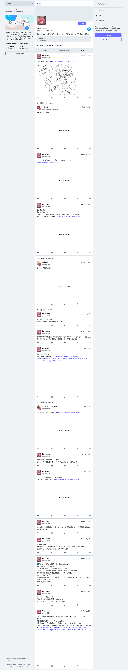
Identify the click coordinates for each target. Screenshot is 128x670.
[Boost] (52, 97)
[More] (90, 97)
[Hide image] (38, 65)
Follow (82, 23)
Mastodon (20, 11)
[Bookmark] (77, 97)
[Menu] (89, 23)
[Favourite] (65, 97)
